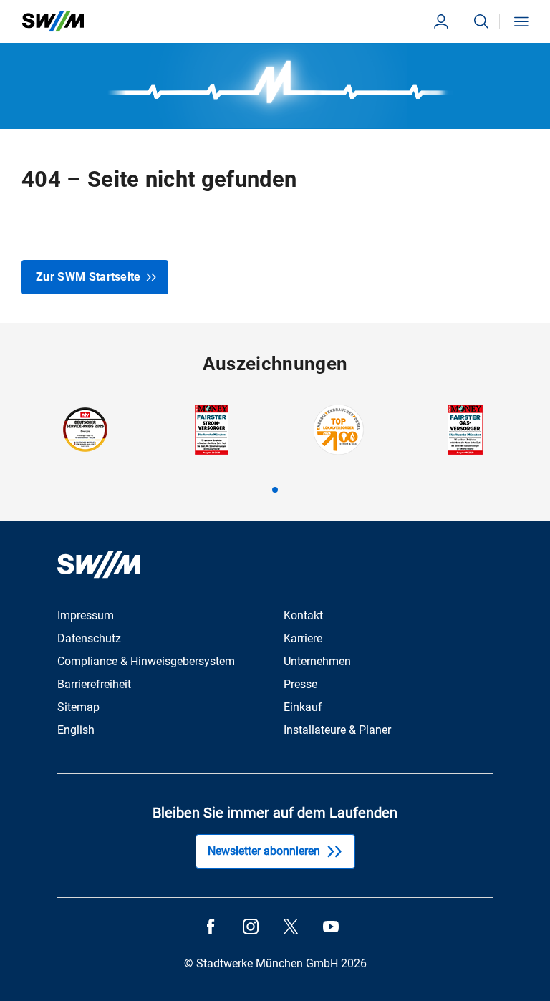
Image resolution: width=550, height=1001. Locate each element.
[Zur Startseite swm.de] (53, 21)
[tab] (275, 490)
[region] (275, 449)
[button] (481, 21)
